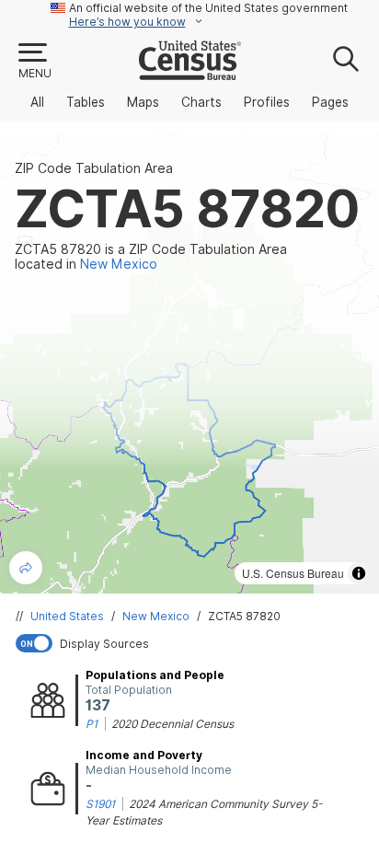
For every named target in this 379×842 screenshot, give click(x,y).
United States (67, 616)
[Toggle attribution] (359, 573)
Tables (85, 102)
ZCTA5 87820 (244, 616)
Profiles (267, 102)
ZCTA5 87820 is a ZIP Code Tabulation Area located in (151, 256)
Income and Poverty (144, 755)
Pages (330, 102)
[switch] (193, 643)
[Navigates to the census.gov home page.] (190, 72)
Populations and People (155, 675)
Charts (201, 102)
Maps (143, 102)
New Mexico (156, 616)
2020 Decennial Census (172, 724)
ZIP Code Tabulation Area (94, 168)
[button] (34, 61)
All (37, 102)
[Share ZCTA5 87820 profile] (25, 567)
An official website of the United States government (208, 8)
